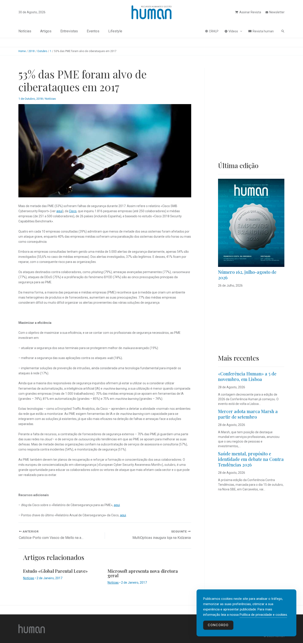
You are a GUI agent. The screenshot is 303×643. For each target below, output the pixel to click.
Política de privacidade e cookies (263, 615)
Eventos (93, 31)
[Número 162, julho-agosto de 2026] (251, 223)
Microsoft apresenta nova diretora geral (143, 573)
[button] (240, 31)
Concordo (218, 625)
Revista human (263, 31)
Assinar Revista (250, 12)
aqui (59, 211)
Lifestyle (115, 31)
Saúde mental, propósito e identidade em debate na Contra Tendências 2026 (251, 459)
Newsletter (277, 12)
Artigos (45, 31)
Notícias (24, 31)
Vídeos (233, 31)
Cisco (73, 211)
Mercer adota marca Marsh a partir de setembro (248, 414)
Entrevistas (69, 31)
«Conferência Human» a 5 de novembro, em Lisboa (247, 376)
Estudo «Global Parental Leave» (55, 571)
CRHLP (213, 31)
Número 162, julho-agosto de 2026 (247, 274)
